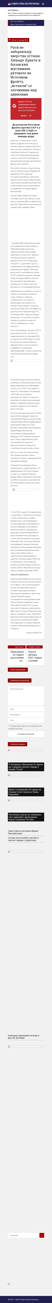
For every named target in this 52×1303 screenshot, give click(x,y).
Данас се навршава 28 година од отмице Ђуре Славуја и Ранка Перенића (25, 792)
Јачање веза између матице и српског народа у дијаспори (23, 838)
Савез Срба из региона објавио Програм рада (23, 832)
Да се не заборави (16, 21)
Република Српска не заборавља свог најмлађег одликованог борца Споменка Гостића (25, 817)
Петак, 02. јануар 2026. (19, 40)
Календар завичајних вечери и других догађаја (23, 1036)
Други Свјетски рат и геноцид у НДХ (23, 24)
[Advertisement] (26, 225)
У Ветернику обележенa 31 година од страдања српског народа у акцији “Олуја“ (26, 767)
